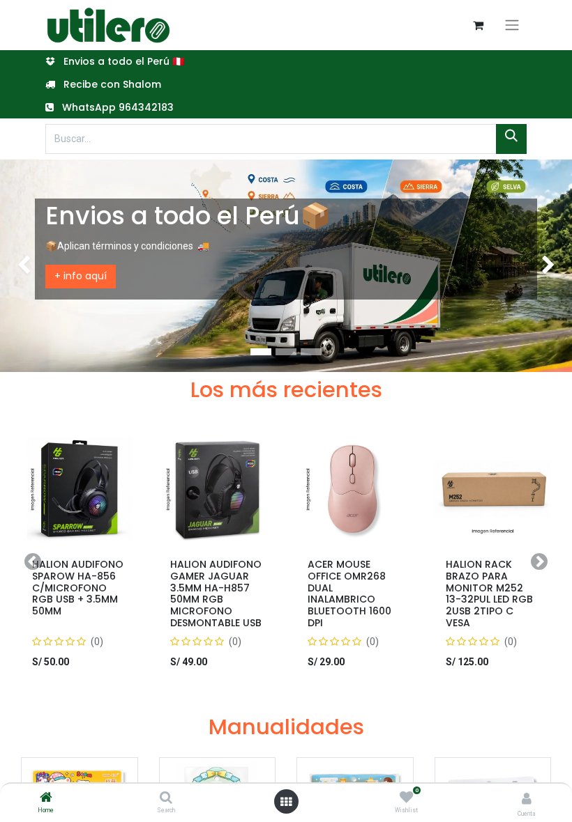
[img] (23, 265)
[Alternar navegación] (512, 25)
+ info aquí (80, 276)
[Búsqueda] (511, 139)
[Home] (46, 798)
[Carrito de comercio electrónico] (478, 25)
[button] (32, 561)
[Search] (166, 798)
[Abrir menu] (286, 801)
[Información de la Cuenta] (527, 799)
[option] (286, 561)
